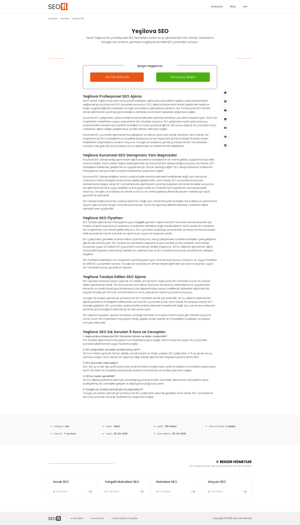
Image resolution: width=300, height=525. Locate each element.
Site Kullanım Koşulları (126, 518)
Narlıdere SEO (166, 482)
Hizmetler (78, 518)
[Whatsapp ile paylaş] (225, 93)
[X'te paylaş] (225, 119)
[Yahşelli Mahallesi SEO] (141, 491)
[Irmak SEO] (90, 491)
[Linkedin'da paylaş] (225, 145)
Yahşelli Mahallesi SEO (122, 482)
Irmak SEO (61, 482)
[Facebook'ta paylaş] (225, 128)
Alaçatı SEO (217, 482)
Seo (67, 426)
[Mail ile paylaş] (225, 110)
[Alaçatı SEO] (244, 491)
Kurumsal (98, 518)
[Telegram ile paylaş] (225, 101)
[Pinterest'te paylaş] (225, 137)
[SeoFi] (60, 6)
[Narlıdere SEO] (193, 491)
